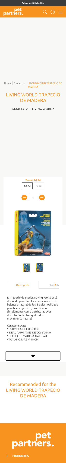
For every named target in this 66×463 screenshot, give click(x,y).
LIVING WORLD (43, 108)
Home (7, 83)
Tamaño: (33, 179)
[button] (45, 11)
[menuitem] (45, 11)
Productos (19, 83)
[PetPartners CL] (13, 11)
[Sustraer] (24, 197)
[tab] (23, 285)
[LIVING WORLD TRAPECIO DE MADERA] (26, 267)
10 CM (39, 186)
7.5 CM (27, 186)
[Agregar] (42, 197)
